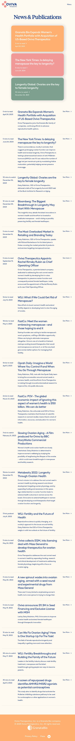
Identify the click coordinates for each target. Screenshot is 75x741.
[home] (14, 4)
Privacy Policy (31, 736)
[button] (69, 4)
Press (42, 736)
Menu (69, 4)
